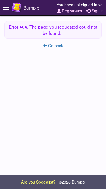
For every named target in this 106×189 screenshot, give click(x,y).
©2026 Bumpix (72, 182)
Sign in (97, 11)
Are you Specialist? (38, 182)
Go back (55, 45)
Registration (72, 11)
